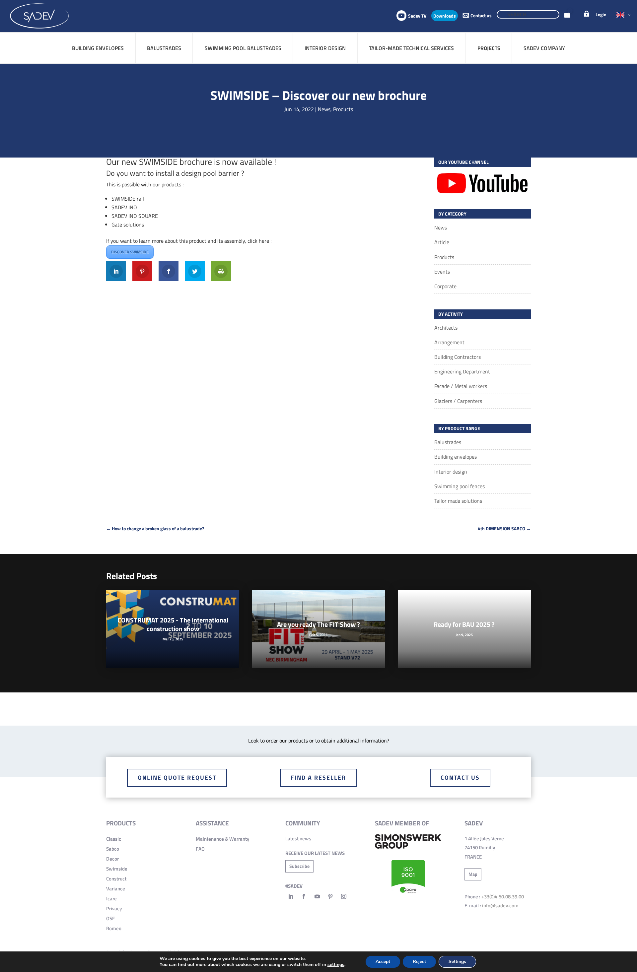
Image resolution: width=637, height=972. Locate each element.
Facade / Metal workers (460, 386)
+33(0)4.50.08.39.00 (502, 896)
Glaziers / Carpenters (458, 401)
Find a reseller (318, 777)
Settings (457, 961)
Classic (113, 839)
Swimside (116, 869)
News (324, 109)
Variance (115, 888)
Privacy (114, 908)
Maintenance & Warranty (222, 839)
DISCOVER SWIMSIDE (130, 252)
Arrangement (449, 342)
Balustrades (447, 442)
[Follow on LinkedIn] (290, 896)
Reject (419, 961)
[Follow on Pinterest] (330, 896)
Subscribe (299, 866)
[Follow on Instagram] (343, 896)
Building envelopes (455, 457)
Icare (111, 898)
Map (472, 874)
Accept (383, 961)
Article (441, 242)
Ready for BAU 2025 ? (464, 624)
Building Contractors (457, 357)
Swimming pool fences (459, 486)
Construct (116, 878)
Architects (446, 328)
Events (442, 272)
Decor (112, 859)
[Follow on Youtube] (317, 896)
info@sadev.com (500, 905)
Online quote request (177, 777)
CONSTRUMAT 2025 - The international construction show (172, 624)
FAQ (200, 849)
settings (335, 965)
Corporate (445, 286)
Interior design (450, 472)
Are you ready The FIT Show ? (318, 624)
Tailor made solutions (458, 501)
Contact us (460, 777)
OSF (110, 918)
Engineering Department (462, 371)
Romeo (113, 928)
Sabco (112, 849)
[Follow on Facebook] (304, 896)
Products (343, 109)
